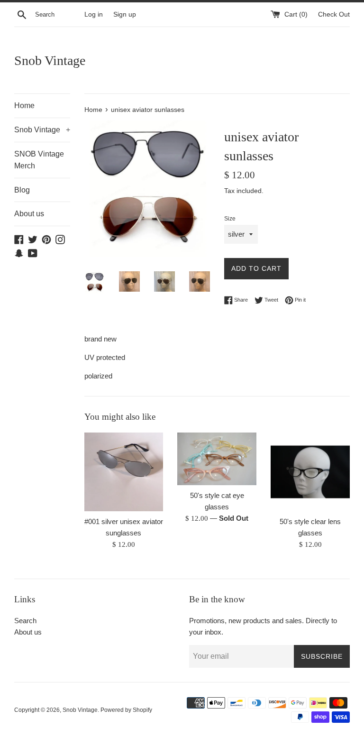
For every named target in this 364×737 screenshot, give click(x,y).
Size (230, 218)
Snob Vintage (49, 60)
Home (24, 105)
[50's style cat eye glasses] (216, 459)
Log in (93, 14)
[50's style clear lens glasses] (310, 472)
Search (25, 621)
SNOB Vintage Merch (39, 160)
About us (29, 214)
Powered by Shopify (126, 710)
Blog (22, 190)
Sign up (124, 14)
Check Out (334, 14)
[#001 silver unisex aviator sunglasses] (124, 472)
